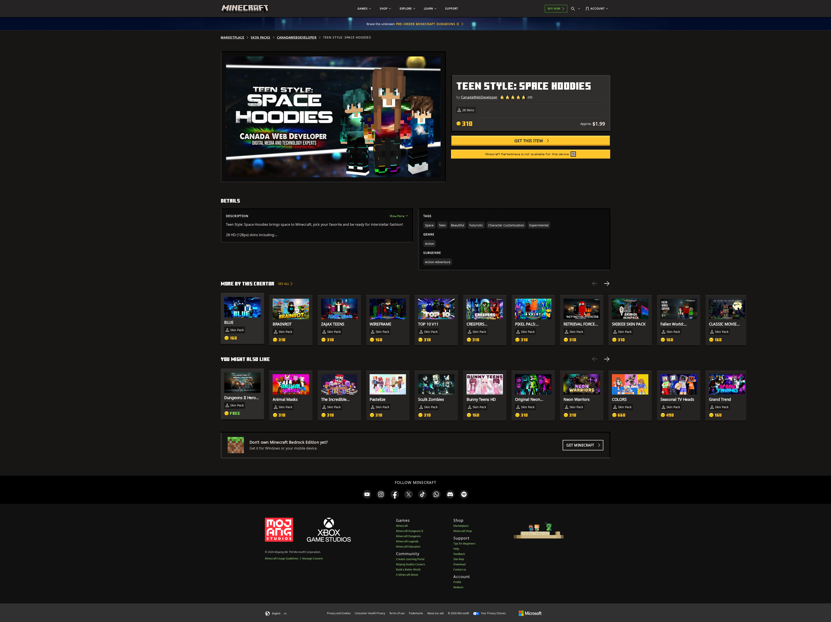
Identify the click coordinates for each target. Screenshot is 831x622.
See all (283, 284)
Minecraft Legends (407, 541)
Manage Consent (312, 558)
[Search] (576, 9)
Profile (457, 582)
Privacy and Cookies (339, 613)
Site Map (458, 559)
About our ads (435, 613)
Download (459, 564)
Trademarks (416, 613)
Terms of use (397, 613)
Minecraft (402, 526)
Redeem (458, 587)
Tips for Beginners (464, 543)
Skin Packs (260, 37)
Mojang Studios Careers (410, 564)
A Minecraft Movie (407, 575)
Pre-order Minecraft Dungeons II (427, 24)
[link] (367, 494)
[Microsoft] (530, 613)
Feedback (459, 554)
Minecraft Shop (462, 531)
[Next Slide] (606, 283)
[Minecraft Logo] (245, 9)
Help (456, 549)
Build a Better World (408, 569)
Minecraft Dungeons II (409, 531)
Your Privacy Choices (493, 613)
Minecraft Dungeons (408, 536)
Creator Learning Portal (410, 559)
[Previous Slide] (594, 283)
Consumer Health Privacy (370, 613)
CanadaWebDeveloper (297, 37)
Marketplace (232, 37)
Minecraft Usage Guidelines (281, 558)
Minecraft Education (408, 546)
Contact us (459, 569)
